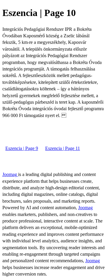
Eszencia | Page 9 (21, 148)
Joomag (10, 174)
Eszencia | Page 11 (62, 148)
